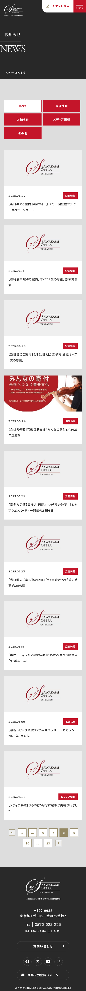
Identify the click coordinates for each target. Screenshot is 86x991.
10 (27, 843)
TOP (7, 72)
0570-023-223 (48, 924)
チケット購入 (61, 6)
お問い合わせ (43, 946)
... (32, 833)
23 (48, 843)
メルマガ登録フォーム (43, 975)
